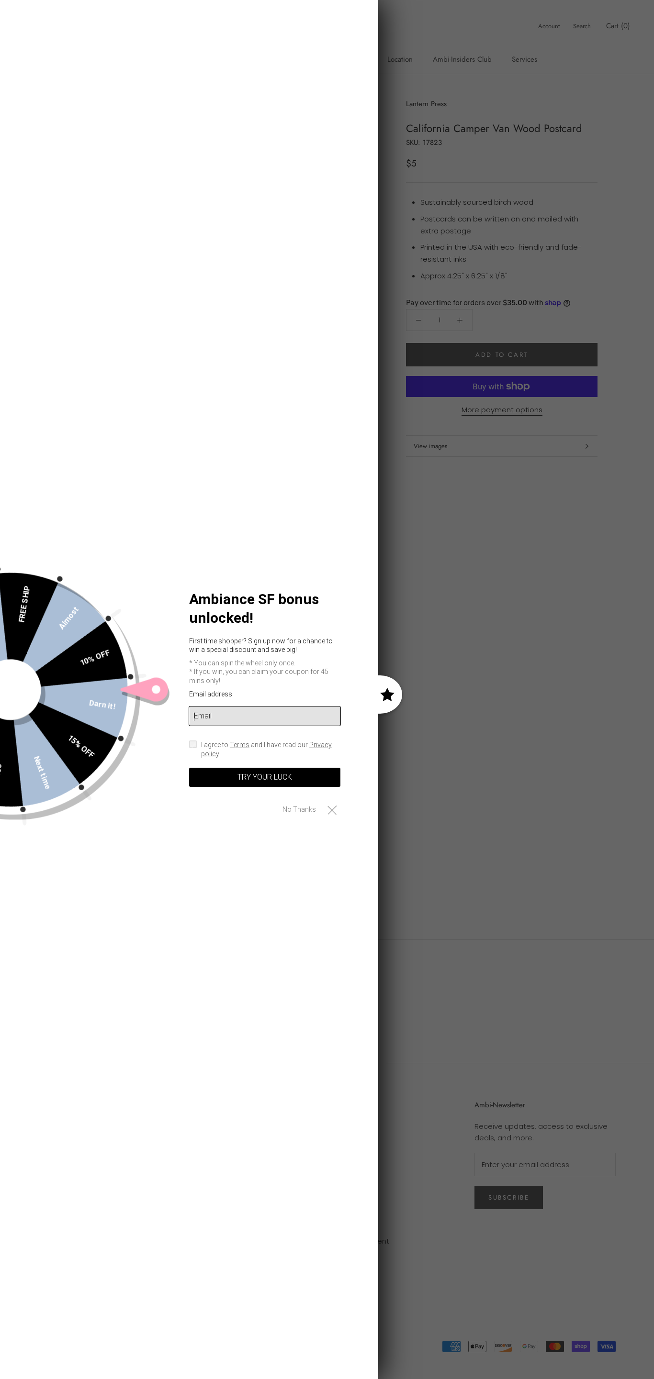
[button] (332, 809)
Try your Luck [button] (264, 777)
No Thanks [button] (299, 809)
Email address (210, 694)
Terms (239, 745)
